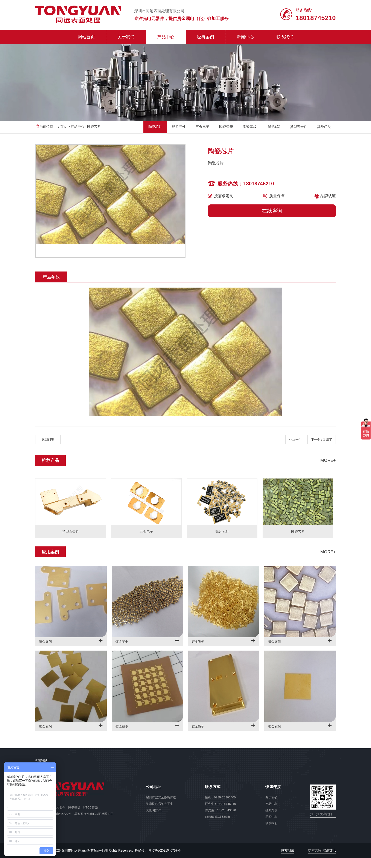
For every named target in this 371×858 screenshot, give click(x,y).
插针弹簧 (273, 127)
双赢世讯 (329, 850)
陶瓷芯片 (94, 126)
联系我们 (284, 36)
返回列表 (48, 439)
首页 (63, 126)
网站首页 (86, 36)
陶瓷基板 (250, 127)
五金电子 (202, 127)
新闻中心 (245, 36)
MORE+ (328, 460)
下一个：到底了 (321, 439)
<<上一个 (295, 439)
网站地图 (287, 850)
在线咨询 (272, 211)
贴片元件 (179, 127)
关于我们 (126, 36)
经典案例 (205, 36)
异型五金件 (298, 127)
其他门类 (324, 127)
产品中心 (165, 36)
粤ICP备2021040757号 (164, 850)
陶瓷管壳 (226, 127)
